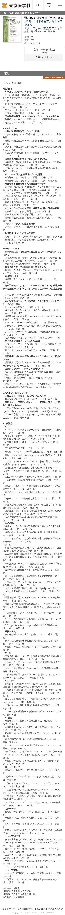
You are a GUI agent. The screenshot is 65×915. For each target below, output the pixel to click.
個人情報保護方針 (26, 909)
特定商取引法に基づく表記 (50, 909)
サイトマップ (8, 909)
